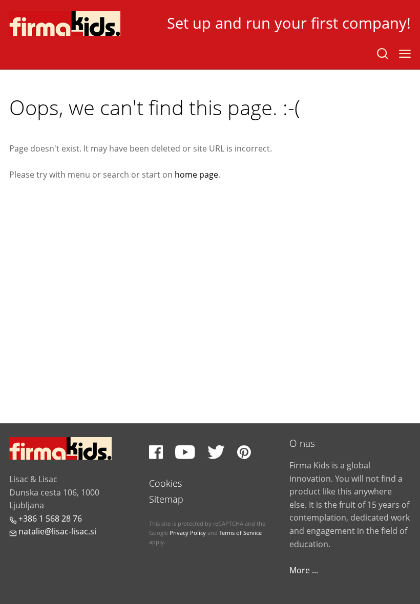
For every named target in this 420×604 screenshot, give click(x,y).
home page (196, 174)
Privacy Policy (188, 532)
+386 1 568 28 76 (45, 518)
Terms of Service (240, 532)
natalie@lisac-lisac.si (52, 531)
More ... (303, 570)
